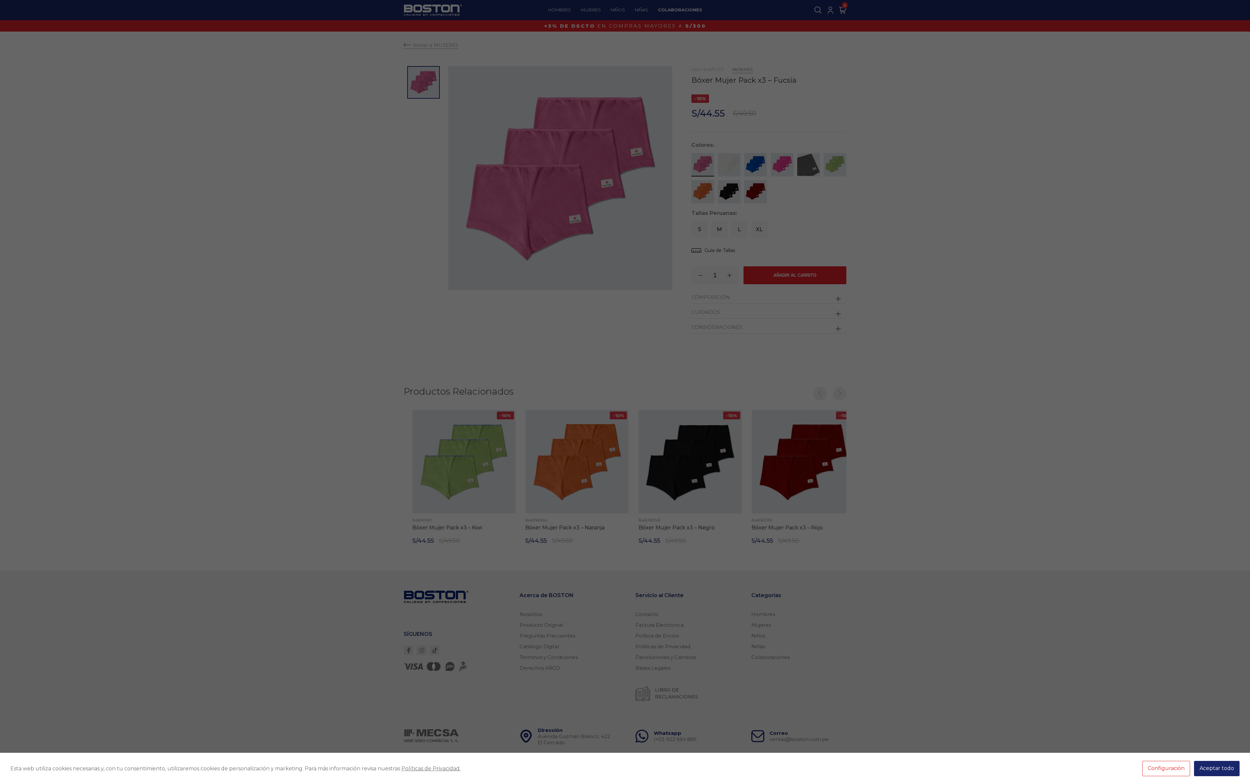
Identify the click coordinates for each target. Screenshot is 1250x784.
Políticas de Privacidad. (431, 768)
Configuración (1166, 768)
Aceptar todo (1217, 768)
